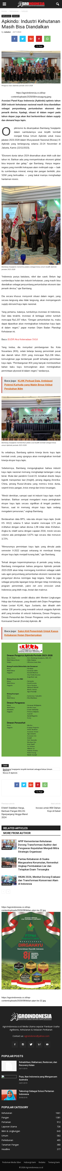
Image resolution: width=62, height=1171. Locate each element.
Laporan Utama (9, 1126)
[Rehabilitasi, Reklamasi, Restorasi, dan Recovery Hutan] (9, 1066)
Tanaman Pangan (10, 1144)
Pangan (5, 1117)
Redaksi (42, 1162)
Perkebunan (7, 1140)
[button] (58, 4)
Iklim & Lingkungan (11, 1131)
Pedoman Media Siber (11, 1162)
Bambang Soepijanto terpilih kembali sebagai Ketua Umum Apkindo (27, 769)
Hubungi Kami (30, 1162)
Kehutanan (6, 16)
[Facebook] (15, 1045)
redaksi (7, 32)
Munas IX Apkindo (10, 773)
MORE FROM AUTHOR (17, 833)
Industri (16, 16)
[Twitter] (31, 1045)
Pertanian (6, 1122)
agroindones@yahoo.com (36, 1036)
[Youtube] (47, 1045)
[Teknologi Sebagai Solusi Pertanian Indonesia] (9, 1095)
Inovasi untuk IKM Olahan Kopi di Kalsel (48, 809)
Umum (5, 1135)
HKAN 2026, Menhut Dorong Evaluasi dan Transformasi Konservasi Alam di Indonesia (39, 880)
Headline (6, 1149)
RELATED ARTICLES (15, 828)
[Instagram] (23, 1045)
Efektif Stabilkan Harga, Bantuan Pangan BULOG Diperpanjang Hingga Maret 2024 (15, 813)
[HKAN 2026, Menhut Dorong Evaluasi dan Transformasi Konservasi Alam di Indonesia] (9, 880)
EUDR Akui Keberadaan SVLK (23, 339)
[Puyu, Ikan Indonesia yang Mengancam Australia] (9, 1080)
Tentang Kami (54, 1162)
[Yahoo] (39, 1045)
